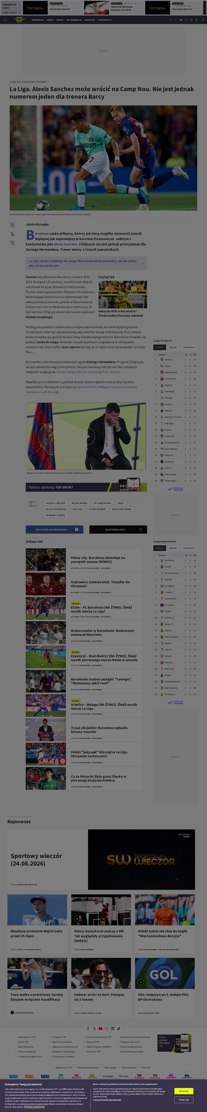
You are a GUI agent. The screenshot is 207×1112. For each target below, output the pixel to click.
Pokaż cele (184, 1099)
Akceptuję (183, 1091)
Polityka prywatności (34, 1107)
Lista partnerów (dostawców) (107, 1100)
